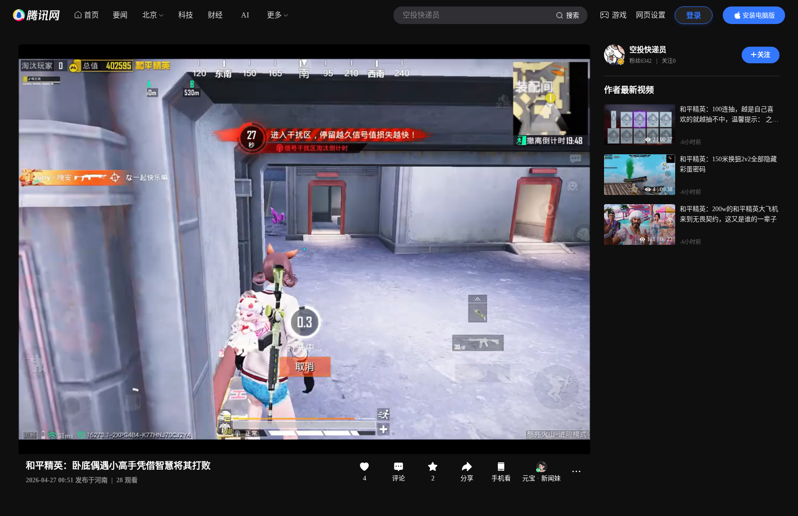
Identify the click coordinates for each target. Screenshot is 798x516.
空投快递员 (647, 50)
